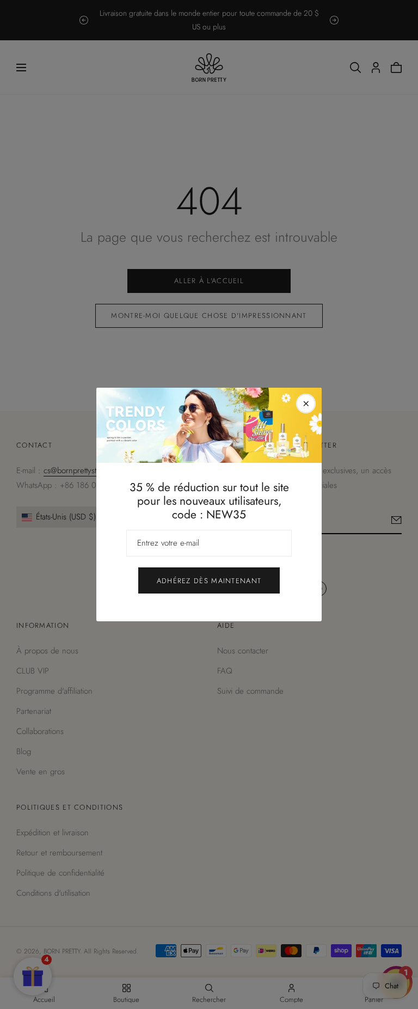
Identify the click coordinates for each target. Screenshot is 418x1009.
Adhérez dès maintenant (209, 581)
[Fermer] (306, 403)
